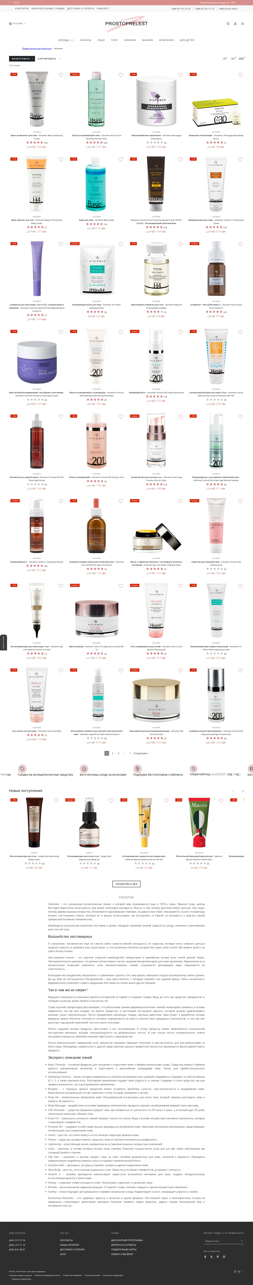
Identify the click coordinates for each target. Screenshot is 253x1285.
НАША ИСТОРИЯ (69, 1244)
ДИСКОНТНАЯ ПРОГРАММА (127, 1240)
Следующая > (141, 753)
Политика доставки (92, 1275)
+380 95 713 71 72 (204, 8)
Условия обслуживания (72, 1275)
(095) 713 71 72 (17, 1244)
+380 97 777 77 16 (180, 8)
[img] (34, 143)
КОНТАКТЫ (66, 1240)
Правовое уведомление (21, 1279)
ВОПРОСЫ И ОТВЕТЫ (123, 1244)
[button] (228, 24)
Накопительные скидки (48, 8)
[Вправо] (241, 2)
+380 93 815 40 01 (228, 8)
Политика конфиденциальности (47, 1275)
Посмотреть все (126, 884)
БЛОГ (63, 1254)
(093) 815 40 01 (17, 1249)
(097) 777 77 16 (17, 1240)
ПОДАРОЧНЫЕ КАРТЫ (123, 1249)
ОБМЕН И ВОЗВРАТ (122, 1254)
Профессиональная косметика (36, 48)
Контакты (22, 8)
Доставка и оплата (80, 8)
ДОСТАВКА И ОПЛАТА (72, 1249)
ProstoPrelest (21, 1271)
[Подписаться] (242, 1241)
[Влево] (11, 2)
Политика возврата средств (20, 1275)
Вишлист (103, 8)
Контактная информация (113, 1275)
